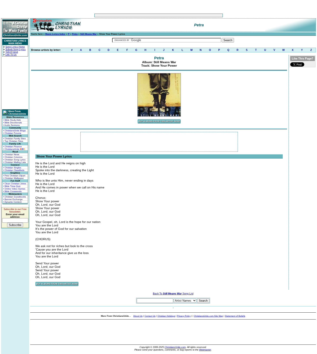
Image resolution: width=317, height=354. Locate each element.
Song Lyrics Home (15, 46)
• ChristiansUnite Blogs (14, 130)
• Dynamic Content (12, 202)
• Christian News (11, 154)
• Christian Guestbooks (14, 197)
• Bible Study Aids (12, 120)
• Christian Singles (12, 167)
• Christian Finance (12, 146)
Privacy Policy (184, 316)
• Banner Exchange (13, 199)
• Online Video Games (14, 189)
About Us (138, 316)
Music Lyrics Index (55, 34)
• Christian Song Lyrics (14, 159)
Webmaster (205, 349)
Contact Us (149, 316)
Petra (75, 34)
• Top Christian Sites (13, 141)
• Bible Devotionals (12, 122)
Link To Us (11, 54)
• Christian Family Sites (14, 138)
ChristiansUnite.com (175, 347)
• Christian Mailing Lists (14, 162)
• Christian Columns (12, 157)
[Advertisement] (145, 15)
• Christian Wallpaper (13, 178)
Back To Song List (173, 293)
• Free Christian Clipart (14, 175)
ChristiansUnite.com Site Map (208, 316)
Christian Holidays (166, 316)
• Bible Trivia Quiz (11, 186)
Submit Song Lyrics (15, 49)
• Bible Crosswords (12, 191)
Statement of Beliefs (235, 316)
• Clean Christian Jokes (14, 183)
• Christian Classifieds (13, 170)
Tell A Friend (11, 52)
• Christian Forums (12, 133)
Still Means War (88, 34)
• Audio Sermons (11, 125)
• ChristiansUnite (14, 149)
